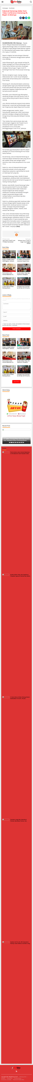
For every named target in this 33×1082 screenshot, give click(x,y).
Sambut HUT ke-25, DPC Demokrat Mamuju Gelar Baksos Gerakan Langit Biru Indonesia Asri (20, 942)
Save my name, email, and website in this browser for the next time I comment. (16, 324)
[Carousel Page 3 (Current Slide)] (13, 442)
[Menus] (2, 2)
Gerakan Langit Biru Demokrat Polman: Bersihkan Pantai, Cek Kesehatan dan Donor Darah (18, 820)
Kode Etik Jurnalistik (6, 1079)
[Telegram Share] (26, 18)
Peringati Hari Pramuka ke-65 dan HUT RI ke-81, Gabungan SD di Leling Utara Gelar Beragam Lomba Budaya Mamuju (23, 287)
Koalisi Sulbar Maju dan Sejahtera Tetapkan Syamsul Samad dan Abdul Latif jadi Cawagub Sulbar (23, 273)
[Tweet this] (23, 18)
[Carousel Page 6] (19, 442)
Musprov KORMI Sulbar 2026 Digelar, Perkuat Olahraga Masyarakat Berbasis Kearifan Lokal (8, 260)
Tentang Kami (22, 1076)
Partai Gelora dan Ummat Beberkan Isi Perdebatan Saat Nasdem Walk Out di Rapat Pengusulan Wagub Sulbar (7, 273)
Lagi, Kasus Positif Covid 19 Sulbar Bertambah (8, 240)
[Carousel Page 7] (21, 442)
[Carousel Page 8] (23, 442)
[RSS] (16, 235)
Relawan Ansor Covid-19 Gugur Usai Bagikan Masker (24, 241)
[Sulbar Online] (17, 2)
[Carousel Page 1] (10, 442)
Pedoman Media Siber (18, 1079)
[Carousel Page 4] (15, 442)
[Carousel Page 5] (17, 442)
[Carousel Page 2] (11, 442)
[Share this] (20, 18)
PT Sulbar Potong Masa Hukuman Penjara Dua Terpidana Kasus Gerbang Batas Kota (23, 260)
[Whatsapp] (29, 18)
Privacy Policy (17, 1078)
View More (16, 381)
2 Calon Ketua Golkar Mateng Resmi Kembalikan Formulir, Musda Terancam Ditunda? (8, 287)
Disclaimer (9, 1078)
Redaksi (3, 1078)
